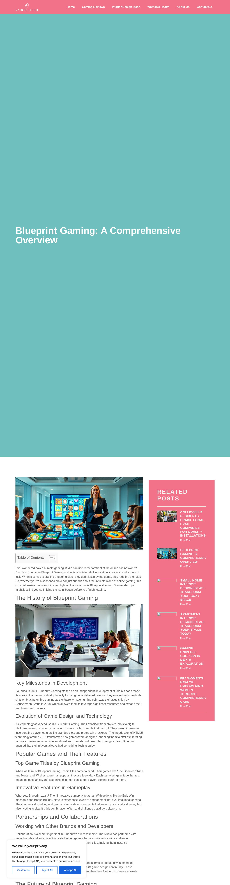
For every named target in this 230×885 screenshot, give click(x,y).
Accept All (70, 870)
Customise (23, 870)
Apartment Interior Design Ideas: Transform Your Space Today (192, 623)
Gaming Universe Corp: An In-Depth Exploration (191, 655)
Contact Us (204, 6)
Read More (185, 540)
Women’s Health (158, 6)
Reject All (47, 870)
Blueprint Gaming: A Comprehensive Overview (194, 556)
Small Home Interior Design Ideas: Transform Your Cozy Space (192, 590)
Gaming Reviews (93, 6)
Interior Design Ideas (126, 6)
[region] (46, 859)
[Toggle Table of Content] (50, 558)
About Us (183, 6)
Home (71, 6)
